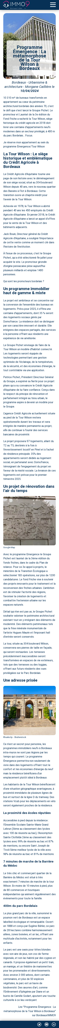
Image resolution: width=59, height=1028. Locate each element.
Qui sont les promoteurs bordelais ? (23, 281)
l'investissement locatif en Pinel (21, 449)
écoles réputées (39, 813)
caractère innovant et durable (29, 325)
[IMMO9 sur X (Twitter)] (39, 1024)
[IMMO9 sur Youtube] (46, 1024)
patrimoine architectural (40, 615)
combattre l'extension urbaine (20, 600)
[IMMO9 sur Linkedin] (53, 1024)
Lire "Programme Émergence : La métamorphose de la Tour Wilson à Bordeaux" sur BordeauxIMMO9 (30, 1011)
